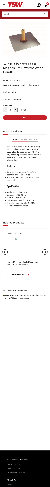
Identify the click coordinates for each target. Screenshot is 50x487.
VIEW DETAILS (17, 275)
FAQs (9, 485)
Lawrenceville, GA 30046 (17, 473)
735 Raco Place (13, 469)
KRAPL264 (15, 233)
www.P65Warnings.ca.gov (17, 298)
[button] (5, 252)
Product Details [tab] (20, 139)
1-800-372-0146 (13, 464)
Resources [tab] (33, 139)
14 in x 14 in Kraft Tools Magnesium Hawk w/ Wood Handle (23, 263)
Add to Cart (25, 117)
